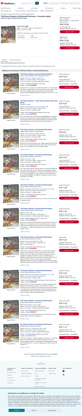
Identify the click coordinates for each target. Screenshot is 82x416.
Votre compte (64, 3)
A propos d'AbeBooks (40, 370)
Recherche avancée (5, 8)
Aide (78, 3)
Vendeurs (63, 8)
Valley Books (29, 139)
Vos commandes (11, 380)
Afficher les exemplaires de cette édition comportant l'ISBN (32, 33)
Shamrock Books (30, 218)
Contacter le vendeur (24, 95)
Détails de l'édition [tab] (15, 60)
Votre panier (10, 382)
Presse (36, 373)
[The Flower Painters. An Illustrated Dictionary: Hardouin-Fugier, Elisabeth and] (11, 147)
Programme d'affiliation (26, 373)
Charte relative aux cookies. (70, 404)
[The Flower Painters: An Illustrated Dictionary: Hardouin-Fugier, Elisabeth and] (11, 226)
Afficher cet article (64, 22)
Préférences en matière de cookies (41, 383)
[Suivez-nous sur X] (63, 374)
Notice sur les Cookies (40, 386)
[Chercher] (37, 3)
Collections (20, 8)
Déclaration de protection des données (40, 379)
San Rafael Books (30, 334)
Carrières (37, 376)
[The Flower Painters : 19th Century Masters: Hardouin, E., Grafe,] (11, 118)
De (21, 36)
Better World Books (30, 112)
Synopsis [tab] (4, 60)
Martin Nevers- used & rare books (34, 280)
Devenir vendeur (77, 8)
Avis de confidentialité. (70, 405)
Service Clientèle (52, 373)
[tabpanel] (29, 64)
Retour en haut (41, 364)
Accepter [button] (16, 410)
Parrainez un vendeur (26, 376)
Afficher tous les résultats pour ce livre (41, 356)
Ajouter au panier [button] (69, 31)
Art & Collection (49, 8)
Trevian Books (29, 194)
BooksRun (28, 83)
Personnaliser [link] (52, 410)
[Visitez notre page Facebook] (63, 371)
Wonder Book (29, 164)
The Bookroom (29, 310)
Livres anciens (34, 8)
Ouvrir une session (54, 3)
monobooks (28, 246)
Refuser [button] (34, 410)
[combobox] (27, 3)
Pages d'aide (51, 370)
